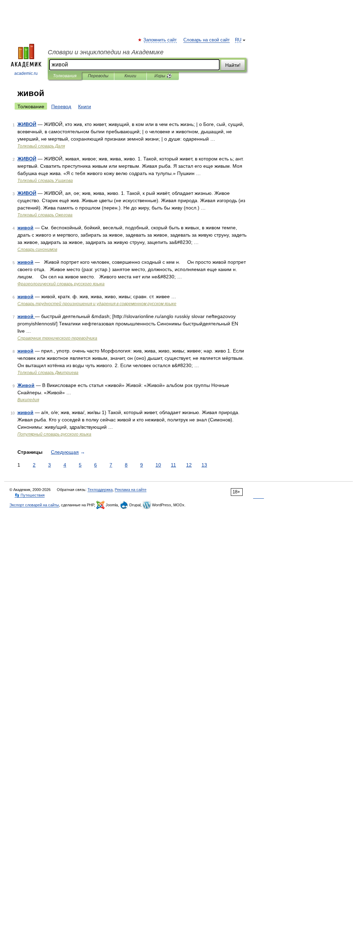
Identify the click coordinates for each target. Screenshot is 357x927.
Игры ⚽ (163, 75)
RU (238, 40)
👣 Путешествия (30, 495)
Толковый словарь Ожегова (45, 215)
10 (158, 465)
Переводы (98, 75)
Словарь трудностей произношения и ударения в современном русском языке (96, 303)
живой (25, 227)
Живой (26, 385)
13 (204, 465)
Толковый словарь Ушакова (45, 180)
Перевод (61, 106)
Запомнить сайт (160, 40)
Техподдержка (100, 490)
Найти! (233, 65)
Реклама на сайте (130, 490)
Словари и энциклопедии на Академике (106, 52)
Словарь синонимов (37, 249)
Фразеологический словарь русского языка (61, 284)
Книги (130, 75)
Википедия (28, 399)
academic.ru (26, 73)
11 (173, 465)
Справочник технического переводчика (57, 338)
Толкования (64, 75)
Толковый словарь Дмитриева (47, 372)
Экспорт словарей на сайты (34, 505)
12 (189, 465)
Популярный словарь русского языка (54, 434)
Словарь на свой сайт (206, 40)
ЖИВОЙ (26, 124)
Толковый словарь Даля (41, 146)
